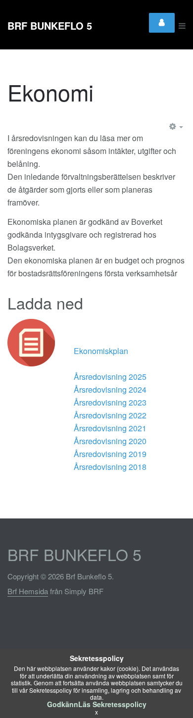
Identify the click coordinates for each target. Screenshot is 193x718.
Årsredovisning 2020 (110, 441)
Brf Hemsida (27, 591)
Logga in (162, 23)
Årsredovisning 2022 (110, 415)
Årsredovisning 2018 (110, 466)
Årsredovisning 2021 (110, 428)
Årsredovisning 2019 (110, 454)
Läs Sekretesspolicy (112, 704)
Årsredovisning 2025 (110, 376)
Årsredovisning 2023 (110, 402)
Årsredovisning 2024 (110, 389)
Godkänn (62, 704)
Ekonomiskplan (101, 351)
